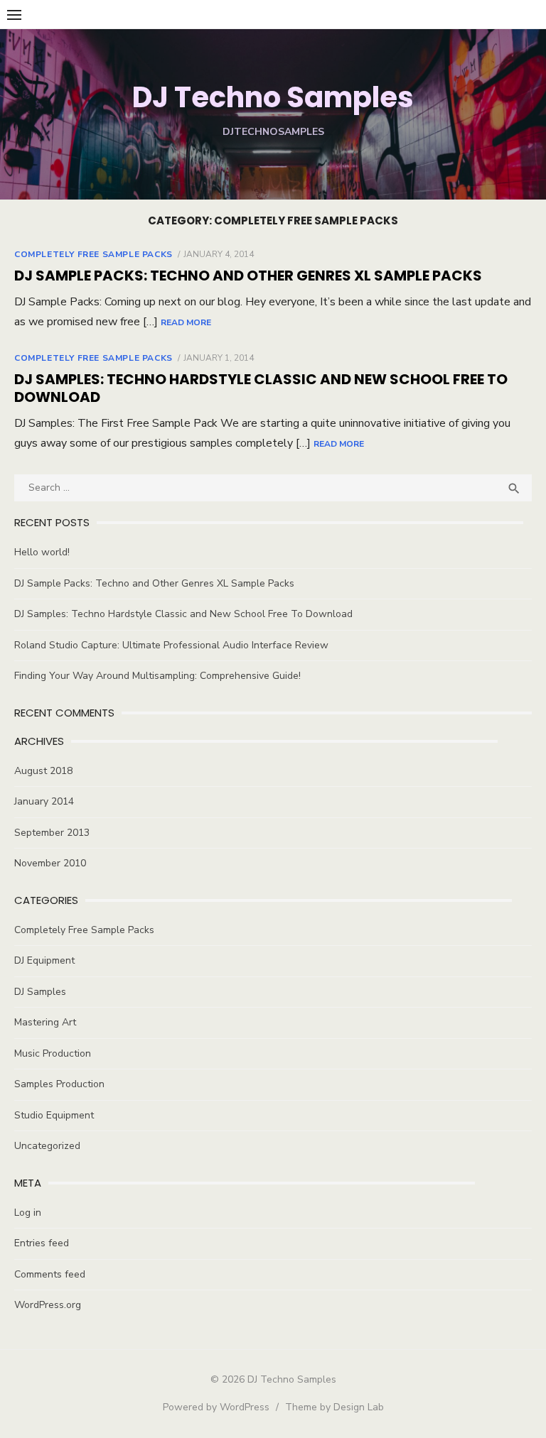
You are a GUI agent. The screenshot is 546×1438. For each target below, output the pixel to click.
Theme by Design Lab (334, 1407)
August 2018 (43, 771)
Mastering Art (45, 1022)
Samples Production (59, 1084)
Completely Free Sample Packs (93, 254)
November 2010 (50, 863)
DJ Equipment (44, 960)
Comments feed (49, 1274)
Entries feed (41, 1243)
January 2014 (44, 801)
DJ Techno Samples (273, 97)
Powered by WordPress (216, 1407)
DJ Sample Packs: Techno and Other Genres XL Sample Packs (248, 275)
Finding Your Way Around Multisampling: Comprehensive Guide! (157, 675)
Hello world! (42, 552)
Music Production (52, 1053)
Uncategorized (47, 1146)
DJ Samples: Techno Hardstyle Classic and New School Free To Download (261, 388)
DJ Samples (40, 991)
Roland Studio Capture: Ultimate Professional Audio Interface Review (171, 645)
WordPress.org (47, 1305)
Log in (27, 1212)
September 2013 (52, 832)
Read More (186, 322)
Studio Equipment (54, 1115)
